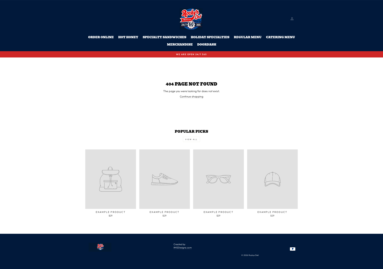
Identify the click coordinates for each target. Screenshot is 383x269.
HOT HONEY (128, 37)
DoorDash (206, 44)
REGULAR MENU (248, 37)
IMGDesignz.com (183, 247)
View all (191, 139)
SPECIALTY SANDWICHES (164, 37)
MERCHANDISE (180, 44)
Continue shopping (191, 96)
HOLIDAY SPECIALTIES (210, 37)
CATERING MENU (280, 37)
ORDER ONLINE (101, 37)
